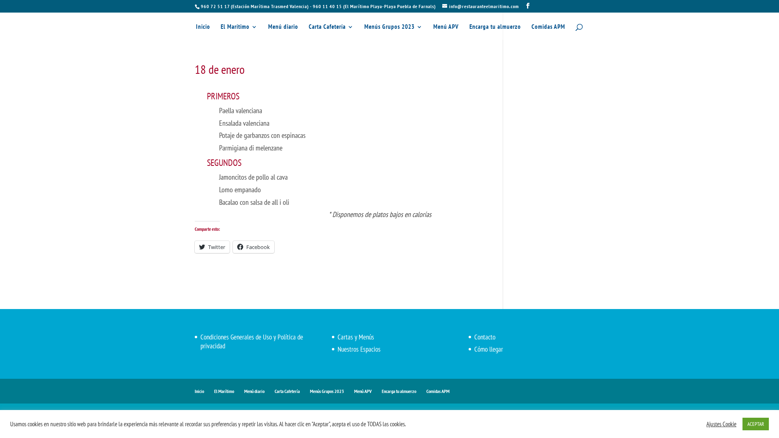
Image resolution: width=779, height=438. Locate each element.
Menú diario (283, 27)
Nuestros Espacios (359, 349)
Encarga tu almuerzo (495, 27)
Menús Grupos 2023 (389, 27)
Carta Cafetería (327, 27)
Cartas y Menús (356, 337)
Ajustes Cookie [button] (721, 424)
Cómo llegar (488, 349)
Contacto (484, 337)
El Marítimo (235, 27)
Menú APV (446, 27)
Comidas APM (548, 27)
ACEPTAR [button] (755, 424)
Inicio (203, 27)
